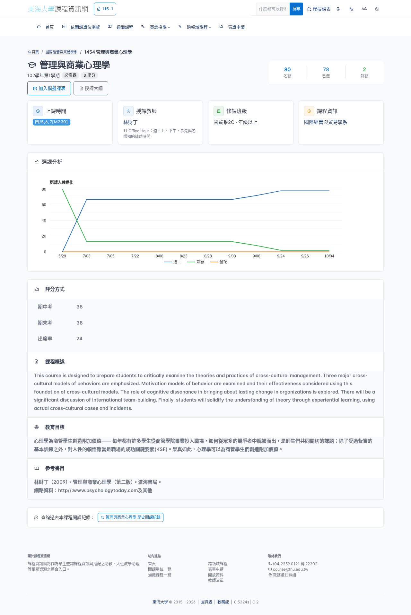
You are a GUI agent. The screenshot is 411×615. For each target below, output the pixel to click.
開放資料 (215, 575)
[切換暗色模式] (377, 9)
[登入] (338, 9)
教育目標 (55, 427)
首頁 (35, 52)
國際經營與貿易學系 (61, 52)
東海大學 (160, 602)
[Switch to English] (351, 9)
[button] (155, 27)
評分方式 (55, 289)
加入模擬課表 (52, 88)
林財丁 (130, 122)
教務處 (223, 602)
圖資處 (206, 602)
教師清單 (215, 580)
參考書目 (55, 468)
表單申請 (215, 569)
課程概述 (55, 362)
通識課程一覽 (159, 575)
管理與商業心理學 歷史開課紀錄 (133, 517)
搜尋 (296, 8)
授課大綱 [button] (94, 88)
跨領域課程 (217, 563)
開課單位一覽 (159, 569)
